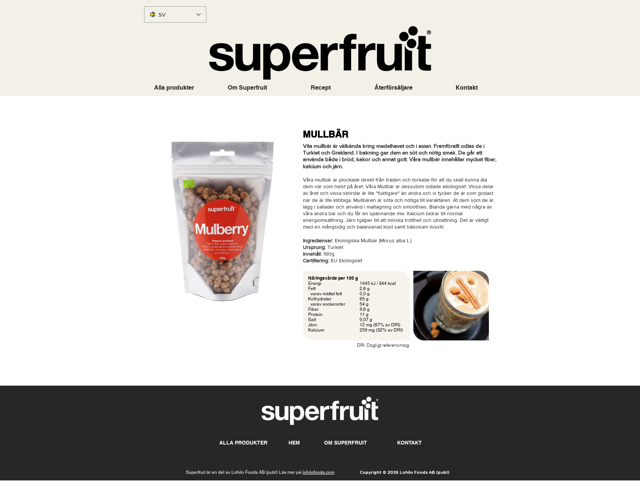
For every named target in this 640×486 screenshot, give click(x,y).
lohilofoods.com (318, 472)
